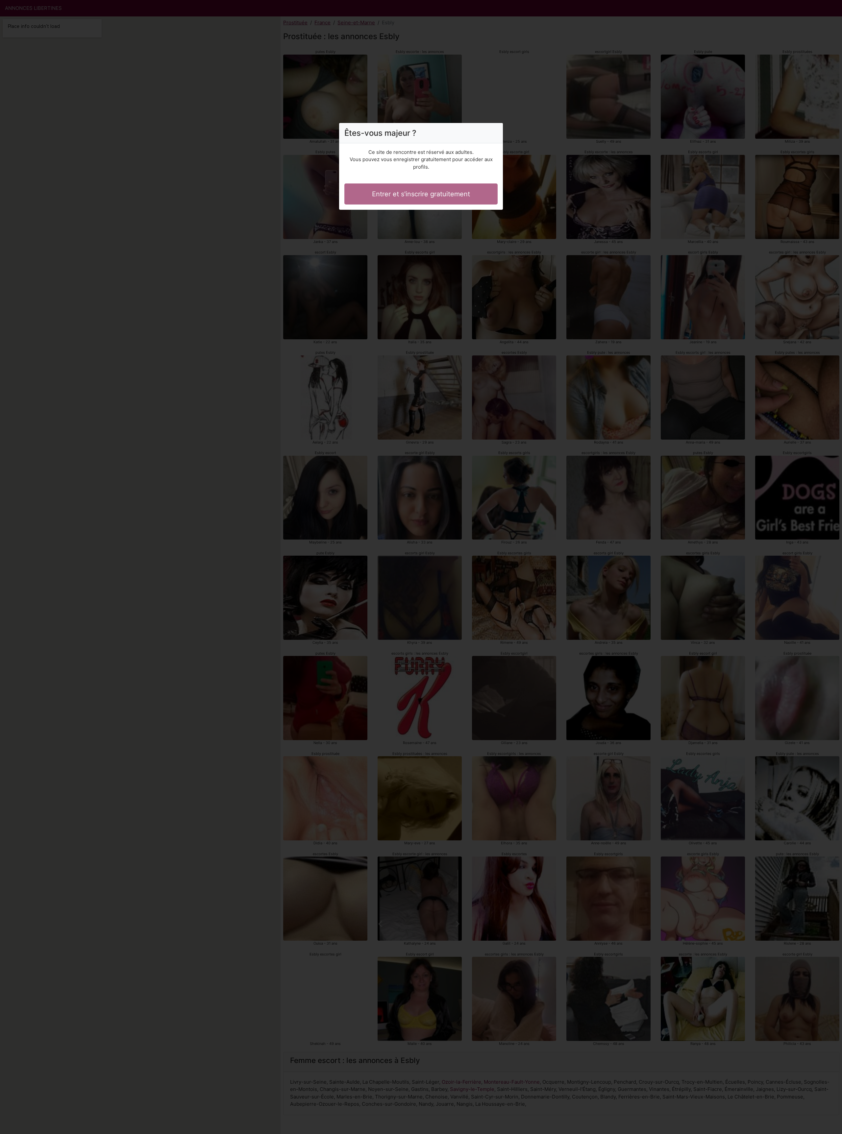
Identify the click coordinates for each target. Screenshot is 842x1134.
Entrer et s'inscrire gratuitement (421, 194)
